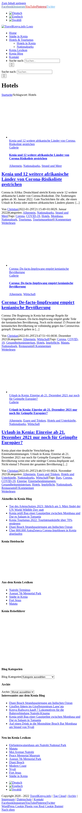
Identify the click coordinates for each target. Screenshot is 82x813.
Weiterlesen (8, 223)
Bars (58, 477)
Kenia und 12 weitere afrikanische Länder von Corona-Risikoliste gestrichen (39, 156)
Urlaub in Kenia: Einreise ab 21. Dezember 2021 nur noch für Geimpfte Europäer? (43, 411)
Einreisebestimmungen (41, 481)
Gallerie (14, 147)
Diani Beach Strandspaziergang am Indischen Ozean (40, 527)
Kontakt (38, 799)
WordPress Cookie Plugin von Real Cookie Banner (32, 806)
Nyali (12, 769)
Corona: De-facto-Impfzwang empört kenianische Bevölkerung (38, 305)
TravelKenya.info (40, 796)
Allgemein (15, 165)
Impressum (8, 799)
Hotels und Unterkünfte (61, 420)
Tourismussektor (43, 219)
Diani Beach (16, 762)
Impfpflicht (52, 342)
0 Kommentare (62, 219)
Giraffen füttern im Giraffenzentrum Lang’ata (36, 706)
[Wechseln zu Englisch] (16, 16)
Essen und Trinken (34, 420)
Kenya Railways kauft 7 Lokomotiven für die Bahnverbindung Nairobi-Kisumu (36, 711)
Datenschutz (24, 799)
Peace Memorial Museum (24, 755)
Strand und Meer (52, 165)
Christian (12, 209)
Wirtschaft (29, 294)
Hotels (45, 216)
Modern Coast (17, 765)
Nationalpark (9, 219)
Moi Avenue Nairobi (21, 752)
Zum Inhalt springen (14, 3)
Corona (20, 216)
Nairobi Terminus (19, 590)
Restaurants (26, 346)
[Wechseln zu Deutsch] (15, 782)
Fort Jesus (15, 600)
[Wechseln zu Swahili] (15, 20)
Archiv (6, 691)
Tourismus (25, 219)
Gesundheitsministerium (20, 342)
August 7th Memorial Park (25, 593)
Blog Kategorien (12, 676)
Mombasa (57, 216)
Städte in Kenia (18, 596)
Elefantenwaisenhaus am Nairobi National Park (37, 745)
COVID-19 (33, 216)
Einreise (22, 481)
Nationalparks (31, 165)
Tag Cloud (59, 796)
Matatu (65, 342)
